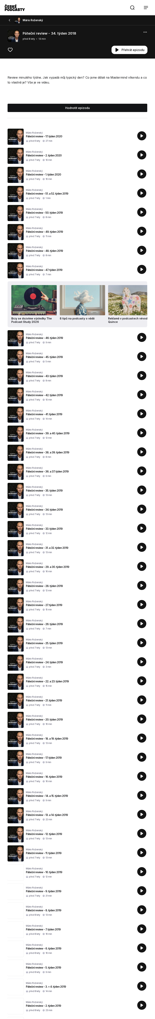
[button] (132, 7)
